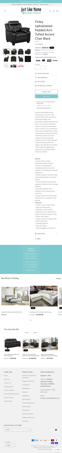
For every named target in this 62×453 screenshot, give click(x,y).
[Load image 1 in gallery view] (6, 52)
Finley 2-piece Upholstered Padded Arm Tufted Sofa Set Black (49, 355)
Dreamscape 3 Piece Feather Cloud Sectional (41, 312)
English (8, 445)
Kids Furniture (26, 399)
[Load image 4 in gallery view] (28, 52)
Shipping (37, 50)
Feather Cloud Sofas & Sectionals (29, 376)
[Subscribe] (29, 430)
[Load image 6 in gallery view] (13, 59)
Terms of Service (9, 390)
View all (58, 278)
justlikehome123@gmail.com (49, 398)
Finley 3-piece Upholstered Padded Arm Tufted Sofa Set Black (30, 355)
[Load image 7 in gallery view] (21, 59)
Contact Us (30, 270)
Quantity (37, 64)
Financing (25, 421)
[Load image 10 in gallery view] (13, 66)
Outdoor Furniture (27, 414)
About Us (6, 379)
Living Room (25, 385)
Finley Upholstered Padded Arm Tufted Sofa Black (11, 355)
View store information (44, 108)
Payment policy (8, 397)
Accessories (25, 410)
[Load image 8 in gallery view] (28, 59)
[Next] (34, 320)
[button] (5, 11)
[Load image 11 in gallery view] (21, 66)
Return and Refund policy (11, 394)
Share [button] (38, 239)
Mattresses (25, 396)
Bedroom (25, 392)
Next (35, 332)
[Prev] (27, 320)
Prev (27, 332)
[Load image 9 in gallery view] (6, 66)
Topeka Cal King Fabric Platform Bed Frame (11, 312)
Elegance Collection (28, 381)
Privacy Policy (8, 401)
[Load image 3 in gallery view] (21, 52)
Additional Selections (28, 417)
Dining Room (26, 388)
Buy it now (46, 96)
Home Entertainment (28, 403)
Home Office (26, 406)
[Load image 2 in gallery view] (13, 52)
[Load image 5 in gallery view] (6, 59)
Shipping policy (8, 386)
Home (6, 375)
